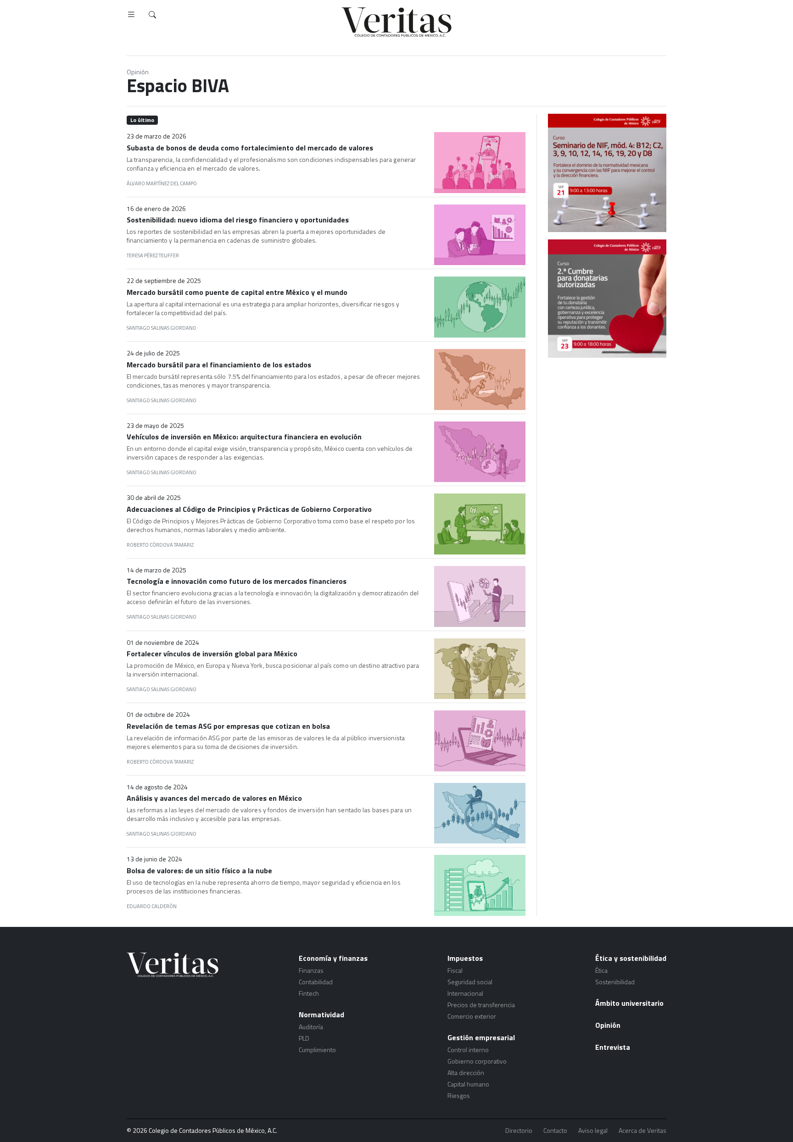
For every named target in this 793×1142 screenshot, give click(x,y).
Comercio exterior (471, 1016)
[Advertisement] (607, 424)
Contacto (555, 1130)
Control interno (468, 1049)
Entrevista (612, 1047)
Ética (601, 970)
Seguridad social (469, 982)
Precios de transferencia (481, 1004)
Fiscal (455, 970)
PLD (304, 1038)
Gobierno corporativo (477, 1061)
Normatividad (321, 1014)
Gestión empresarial (481, 1037)
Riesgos (458, 1095)
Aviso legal (593, 1130)
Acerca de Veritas (642, 1130)
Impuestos (465, 958)
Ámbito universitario (629, 1003)
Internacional (465, 993)
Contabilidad (316, 982)
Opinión (138, 72)
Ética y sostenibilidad (630, 958)
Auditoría (311, 1026)
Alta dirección (465, 1072)
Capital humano (468, 1084)
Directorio (518, 1130)
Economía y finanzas (333, 958)
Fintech (309, 993)
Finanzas (311, 970)
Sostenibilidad (615, 982)
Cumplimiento (317, 1049)
